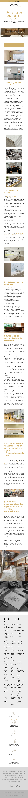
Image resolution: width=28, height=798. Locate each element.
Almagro (12, 670)
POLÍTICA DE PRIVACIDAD (8, 795)
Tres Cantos (13, 630)
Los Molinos (19, 656)
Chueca (5, 671)
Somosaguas (13, 650)
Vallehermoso (20, 670)
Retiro (12, 633)
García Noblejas (12, 703)
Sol (11, 671)
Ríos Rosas (13, 690)
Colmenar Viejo (13, 657)
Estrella (18, 677)
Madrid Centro (14, 624)
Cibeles (18, 695)
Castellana (19, 683)
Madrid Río (19, 633)
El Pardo (19, 690)
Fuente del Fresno (7, 701)
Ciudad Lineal (13, 668)
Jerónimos (13, 678)
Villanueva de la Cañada (20, 654)
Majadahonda (7, 648)
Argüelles (19, 692)
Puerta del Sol (20, 668)
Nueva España (7, 685)
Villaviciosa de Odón (7, 657)
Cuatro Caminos (6, 688)
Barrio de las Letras (14, 666)
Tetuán (18, 666)
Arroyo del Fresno (14, 659)
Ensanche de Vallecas (7, 664)
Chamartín (6, 630)
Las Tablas (19, 639)
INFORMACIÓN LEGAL (17, 795)
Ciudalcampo (13, 700)
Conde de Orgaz (7, 639)
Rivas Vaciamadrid (13, 664)
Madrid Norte (20, 624)
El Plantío (13, 695)
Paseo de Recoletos (20, 672)
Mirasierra (6, 692)
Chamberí (19, 627)
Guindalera (6, 683)
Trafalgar (6, 690)
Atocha (5, 677)
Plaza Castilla (13, 697)
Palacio (5, 674)
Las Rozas (13, 648)
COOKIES (22, 795)
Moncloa (12, 636)
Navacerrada (6, 702)
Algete (5, 697)
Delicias (19, 675)
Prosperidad (6, 684)
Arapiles (19, 687)
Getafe (12, 661)
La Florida (19, 648)
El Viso (5, 670)
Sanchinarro (6, 641)
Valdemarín (13, 646)
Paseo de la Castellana (7, 637)
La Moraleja (19, 641)
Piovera (18, 702)
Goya (12, 680)
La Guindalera (14, 641)
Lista (12, 683)
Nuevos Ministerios (6, 634)
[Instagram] (11, 786)
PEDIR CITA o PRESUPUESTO (14, 1)
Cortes (12, 674)
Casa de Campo (14, 693)
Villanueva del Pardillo (14, 654)
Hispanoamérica (20, 684)
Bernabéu (13, 698)
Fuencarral (19, 697)
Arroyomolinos (7, 661)
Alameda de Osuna (7, 666)
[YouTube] (19, 786)
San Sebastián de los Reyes (7, 647)
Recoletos (6, 680)
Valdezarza (6, 695)
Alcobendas (19, 643)
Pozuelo (6, 650)
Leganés (19, 658)
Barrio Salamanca (13, 628)
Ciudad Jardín (14, 684)
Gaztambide (13, 687)
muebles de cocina (11, 287)
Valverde (19, 691)
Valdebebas (13, 643)
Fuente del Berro (20, 681)
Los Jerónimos (7, 668)
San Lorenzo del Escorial (20, 701)
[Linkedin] (16, 786)
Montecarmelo (14, 639)
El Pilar (5, 691)
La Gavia (19, 661)
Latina (18, 698)
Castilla (12, 685)
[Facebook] (9, 786)
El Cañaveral (19, 663)
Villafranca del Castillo (7, 654)
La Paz (12, 691)
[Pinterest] (14, 786)
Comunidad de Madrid (7, 625)
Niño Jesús (19, 678)
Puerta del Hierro (20, 631)
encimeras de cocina (11, 196)
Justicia (18, 674)
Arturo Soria (19, 636)
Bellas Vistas (20, 685)
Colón (5, 698)
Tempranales (7, 658)
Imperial (6, 675)
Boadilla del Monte (20, 651)
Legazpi (12, 675)
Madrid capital (7, 627)
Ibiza (5, 678)
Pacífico (12, 677)
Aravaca (19, 646)
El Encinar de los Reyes (7, 644)
